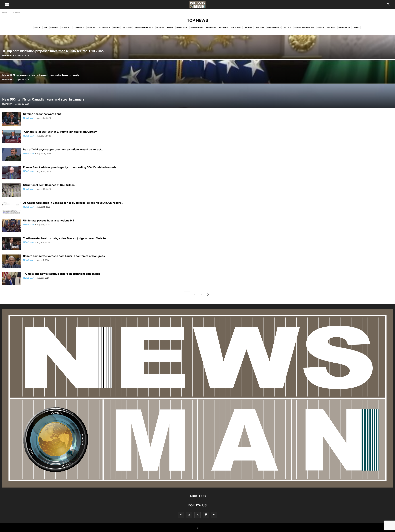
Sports (320, 27)
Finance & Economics (144, 27)
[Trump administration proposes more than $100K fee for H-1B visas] (197, 47)
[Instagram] (189, 514)
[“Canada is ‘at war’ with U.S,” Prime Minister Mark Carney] (11, 137)
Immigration (182, 27)
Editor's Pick (104, 27)
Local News (236, 27)
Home (4, 12)
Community (67, 27)
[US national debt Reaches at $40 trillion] (11, 190)
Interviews (211, 27)
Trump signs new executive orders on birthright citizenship (61, 273)
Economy (91, 27)
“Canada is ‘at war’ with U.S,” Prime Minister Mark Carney (60, 131)
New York (260, 27)
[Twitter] (197, 514)
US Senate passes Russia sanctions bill (48, 220)
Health (170, 27)
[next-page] (208, 295)
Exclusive (127, 27)
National (249, 27)
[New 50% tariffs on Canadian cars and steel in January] (197, 96)
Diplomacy (79, 27)
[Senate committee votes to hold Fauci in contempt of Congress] (11, 261)
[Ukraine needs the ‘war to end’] (11, 119)
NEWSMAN (7, 55)
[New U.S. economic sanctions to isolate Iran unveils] (197, 72)
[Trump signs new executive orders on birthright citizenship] (11, 279)
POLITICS (287, 27)
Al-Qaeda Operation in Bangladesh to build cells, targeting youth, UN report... (73, 202)
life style (223, 27)
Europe (116, 27)
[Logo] (197, 486)
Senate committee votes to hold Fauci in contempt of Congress (64, 256)
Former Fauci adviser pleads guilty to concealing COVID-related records (69, 167)
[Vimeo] (206, 514)
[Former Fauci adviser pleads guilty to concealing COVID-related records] (11, 173)
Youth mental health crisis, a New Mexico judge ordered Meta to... (65, 238)
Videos (357, 27)
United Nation (344, 27)
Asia (45, 27)
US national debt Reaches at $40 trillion (49, 185)
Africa (37, 27)
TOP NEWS (331, 27)
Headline (160, 27)
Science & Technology (304, 27)
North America (274, 27)
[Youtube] (214, 514)
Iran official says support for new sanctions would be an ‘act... (63, 149)
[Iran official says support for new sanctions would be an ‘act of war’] (11, 155)
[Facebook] (181, 514)
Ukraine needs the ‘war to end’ (42, 114)
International (197, 27)
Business (54, 27)
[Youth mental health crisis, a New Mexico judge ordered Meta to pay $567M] (11, 244)
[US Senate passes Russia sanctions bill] (11, 226)
